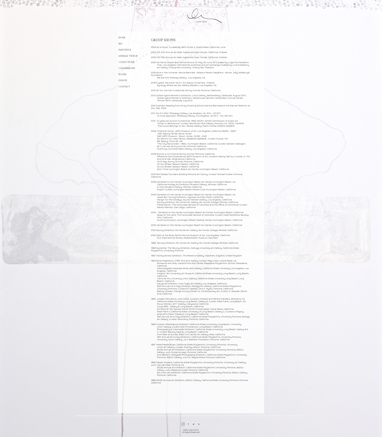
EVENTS (122, 80)
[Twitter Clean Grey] (193, 424)
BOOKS (122, 74)
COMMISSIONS (126, 68)
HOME (121, 37)
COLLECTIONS (126, 62)
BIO (120, 43)
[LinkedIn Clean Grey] (199, 424)
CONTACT (124, 86)
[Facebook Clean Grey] (188, 424)
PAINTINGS (124, 49)
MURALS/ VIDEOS (128, 56)
